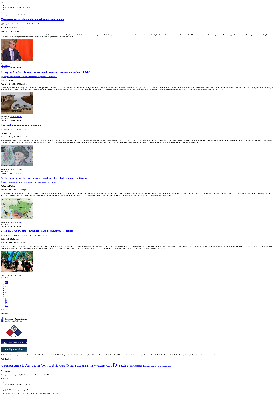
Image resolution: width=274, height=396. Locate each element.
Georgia (71, 365)
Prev (6, 283)
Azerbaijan (33, 365)
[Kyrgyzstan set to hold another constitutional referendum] (21, 24)
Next (6, 304)
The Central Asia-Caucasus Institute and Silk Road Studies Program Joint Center (32, 393)
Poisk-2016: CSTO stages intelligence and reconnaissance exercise (37, 230)
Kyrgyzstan (100, 365)
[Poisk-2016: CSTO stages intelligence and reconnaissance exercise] (24, 235)
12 (6, 302)
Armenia (19, 365)
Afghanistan (7, 365)
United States (156, 366)
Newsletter (4, 378)
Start (6, 281)
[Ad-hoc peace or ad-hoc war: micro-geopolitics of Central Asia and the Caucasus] (29, 182)
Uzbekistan (166, 366)
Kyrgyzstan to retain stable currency (21, 125)
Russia (120, 365)
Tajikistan (147, 366)
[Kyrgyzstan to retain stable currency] (14, 129)
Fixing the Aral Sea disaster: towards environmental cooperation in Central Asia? (45, 72)
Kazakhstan (87, 365)
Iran (78, 366)
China (62, 365)
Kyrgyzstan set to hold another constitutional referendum (32, 19)
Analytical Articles (16, 117)
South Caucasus (135, 365)
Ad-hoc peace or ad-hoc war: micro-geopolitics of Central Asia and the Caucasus (45, 177)
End (6, 306)
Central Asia (50, 365)
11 (6, 300)
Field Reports (14, 64)
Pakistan (109, 366)
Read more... (5, 66)
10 (6, 298)
